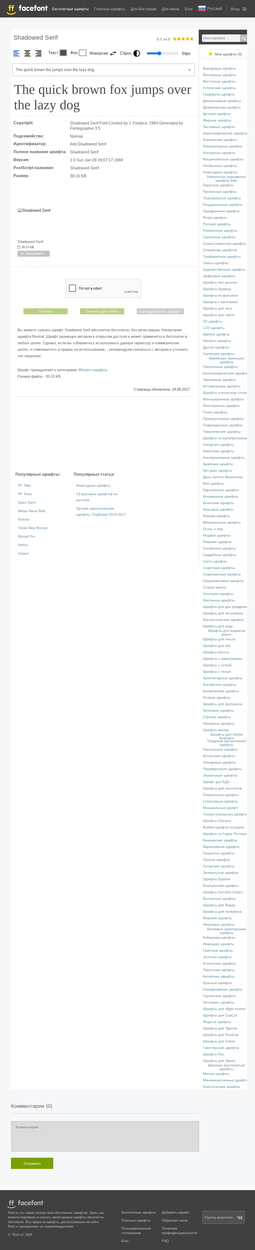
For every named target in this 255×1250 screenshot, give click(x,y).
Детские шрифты (217, 114)
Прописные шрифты (219, 192)
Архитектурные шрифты (222, 678)
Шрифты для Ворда (219, 905)
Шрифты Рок (213, 1054)
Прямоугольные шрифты (223, 419)
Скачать (45, 311)
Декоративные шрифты (222, 101)
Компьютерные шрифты (223, 146)
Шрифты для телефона (222, 911)
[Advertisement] (103, 434)
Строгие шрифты (217, 717)
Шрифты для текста (219, 639)
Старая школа (214, 587)
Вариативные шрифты (221, 847)
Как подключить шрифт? (160, 311)
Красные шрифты (217, 983)
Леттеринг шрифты (218, 1002)
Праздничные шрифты (221, 211)
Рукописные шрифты (220, 230)
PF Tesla (25, 494)
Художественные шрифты (224, 269)
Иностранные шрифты (221, 406)
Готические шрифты (219, 88)
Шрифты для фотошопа (222, 704)
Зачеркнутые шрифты (221, 873)
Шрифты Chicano (217, 821)
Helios (23, 545)
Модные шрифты (217, 1022)
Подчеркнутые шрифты (222, 198)
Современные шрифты (222, 574)
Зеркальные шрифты (220, 775)
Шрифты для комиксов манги (226, 632)
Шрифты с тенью (217, 672)
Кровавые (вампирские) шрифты (226, 931)
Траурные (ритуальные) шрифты (226, 743)
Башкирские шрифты (220, 840)
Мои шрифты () (228, 54)
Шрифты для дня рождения (225, 607)
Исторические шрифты (221, 386)
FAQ (165, 1241)
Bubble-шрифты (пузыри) (223, 827)
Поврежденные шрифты (223, 425)
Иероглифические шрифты (225, 133)
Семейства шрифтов (220, 250)
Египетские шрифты (219, 963)
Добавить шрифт (175, 1212)
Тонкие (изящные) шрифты (225, 814)
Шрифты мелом (216, 730)
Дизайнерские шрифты (222, 107)
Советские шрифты (219, 568)
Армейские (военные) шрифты (226, 360)
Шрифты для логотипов (222, 788)
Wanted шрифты (216, 334)
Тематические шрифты (222, 432)
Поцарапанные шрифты (223, 205)
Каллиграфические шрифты (226, 373)
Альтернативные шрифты (224, 457)
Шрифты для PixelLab (221, 1035)
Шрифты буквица (217, 289)
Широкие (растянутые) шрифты (226, 1067)
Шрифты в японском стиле (225, 393)
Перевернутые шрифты (222, 769)
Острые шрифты (216, 697)
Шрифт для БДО (216, 782)
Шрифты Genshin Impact (223, 892)
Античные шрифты (218, 710)
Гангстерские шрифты (221, 1048)
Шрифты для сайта (218, 315)
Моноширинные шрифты (223, 399)
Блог (189, 9)
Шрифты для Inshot (219, 1041)
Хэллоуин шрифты (218, 594)
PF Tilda (24, 485)
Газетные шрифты (218, 950)
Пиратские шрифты (219, 970)
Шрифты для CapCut (220, 1015)
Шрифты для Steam (219, 1061)
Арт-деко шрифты (217, 470)
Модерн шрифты (217, 535)
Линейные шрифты (218, 723)
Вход (235, 9)
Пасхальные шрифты (220, 749)
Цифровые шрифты (219, 276)
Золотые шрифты (217, 957)
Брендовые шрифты (219, 68)
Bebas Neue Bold (31, 511)
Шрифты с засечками (220, 302)
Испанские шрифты (219, 756)
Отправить (32, 1163)
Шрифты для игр (216, 646)
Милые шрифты (216, 1074)
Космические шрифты (221, 691)
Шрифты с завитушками (222, 659)
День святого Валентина (223, 477)
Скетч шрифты (215, 561)
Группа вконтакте (219, 1217)
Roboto (23, 519)
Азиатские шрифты (218, 451)
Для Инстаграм (143, 9)
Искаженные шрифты (220, 496)
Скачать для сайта (102, 311)
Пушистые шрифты (218, 853)
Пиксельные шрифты (220, 367)
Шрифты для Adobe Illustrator (226, 736)
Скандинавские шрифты (223, 989)
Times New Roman (33, 528)
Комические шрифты (220, 140)
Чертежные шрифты (219, 380)
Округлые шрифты (218, 185)
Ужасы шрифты (215, 263)
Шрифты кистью (216, 652)
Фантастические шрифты (223, 620)
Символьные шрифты (221, 795)
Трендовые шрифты (219, 762)
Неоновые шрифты (218, 924)
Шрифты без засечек (220, 282)
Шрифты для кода (218, 626)
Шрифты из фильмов (220, 295)
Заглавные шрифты (219, 127)
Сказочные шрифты (219, 237)
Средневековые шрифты (223, 581)
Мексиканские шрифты (222, 522)
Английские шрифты (219, 684)
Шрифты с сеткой (217, 665)
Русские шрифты (217, 224)
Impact (23, 553)
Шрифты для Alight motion (224, 1009)
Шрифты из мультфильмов (225, 438)
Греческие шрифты (218, 354)
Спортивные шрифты (220, 801)
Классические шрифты (221, 1087)
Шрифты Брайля (216, 879)
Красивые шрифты (218, 509)
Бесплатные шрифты (70, 9)
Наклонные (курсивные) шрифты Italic (226, 178)
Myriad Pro (26, 536)
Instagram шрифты (218, 445)
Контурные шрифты (219, 153)
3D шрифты (212, 321)
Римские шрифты (217, 542)
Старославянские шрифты (224, 243)
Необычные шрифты (220, 166)
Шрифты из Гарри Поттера (225, 834)
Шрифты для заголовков (223, 613)
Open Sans (27, 502)
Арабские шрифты (218, 464)
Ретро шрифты (215, 218)
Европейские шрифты (221, 490)
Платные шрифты (109, 9)
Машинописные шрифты (223, 159)
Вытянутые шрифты (219, 899)
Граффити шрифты (219, 94)
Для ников (170, 9)
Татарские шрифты (218, 866)
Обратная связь (175, 1220)
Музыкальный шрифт (220, 808)
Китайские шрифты (218, 976)
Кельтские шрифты (218, 503)
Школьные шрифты (219, 600)
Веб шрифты (213, 483)
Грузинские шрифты (219, 996)
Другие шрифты (216, 347)
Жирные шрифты (217, 120)
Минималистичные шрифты (226, 1080)
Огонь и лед (213, 529)
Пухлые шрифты (216, 860)
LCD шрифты (214, 328)
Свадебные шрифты (219, 555)
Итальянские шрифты (221, 886)
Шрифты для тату (217, 308)
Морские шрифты (217, 918)
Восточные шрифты (219, 81)
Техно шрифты (215, 412)
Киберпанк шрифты (219, 937)
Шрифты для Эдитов (220, 1028)
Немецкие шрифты (218, 944)
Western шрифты (92, 370)
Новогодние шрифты (93, 485)
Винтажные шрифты (219, 75)
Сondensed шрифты (219, 548)
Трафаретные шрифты (222, 256)
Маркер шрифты (216, 516)
